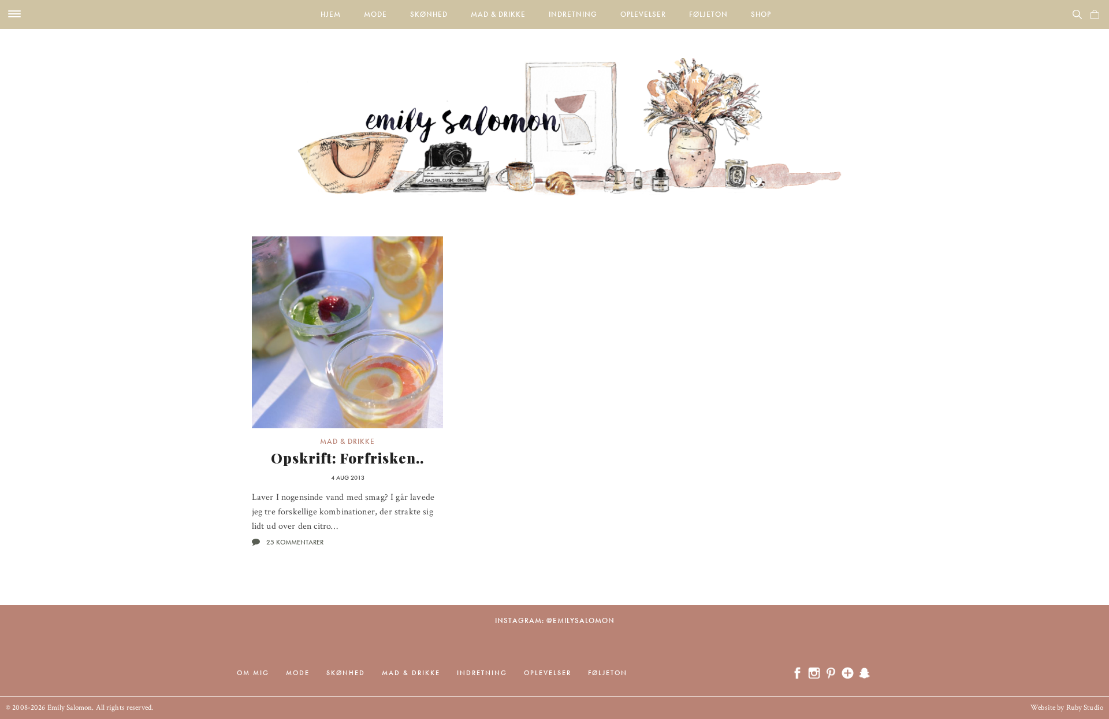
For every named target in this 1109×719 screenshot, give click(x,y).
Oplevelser (643, 14)
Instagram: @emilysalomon (555, 620)
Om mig (253, 672)
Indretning (573, 14)
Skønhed (429, 14)
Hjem (331, 14)
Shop (761, 14)
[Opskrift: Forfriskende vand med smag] (348, 332)
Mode (375, 14)
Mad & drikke (498, 14)
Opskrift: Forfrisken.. (347, 458)
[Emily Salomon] (554, 112)
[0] (1094, 14)
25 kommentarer (294, 542)
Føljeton (708, 14)
